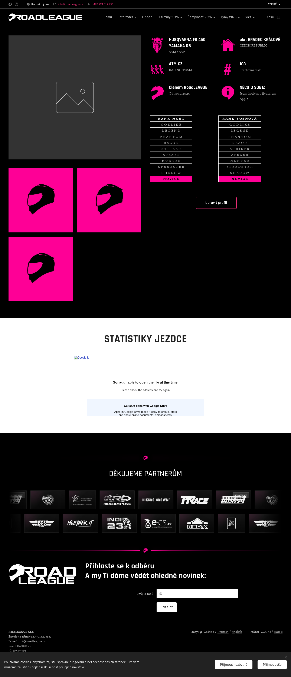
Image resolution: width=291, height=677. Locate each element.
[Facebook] (10, 4)
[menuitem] (108, 17)
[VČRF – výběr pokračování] (78, 499)
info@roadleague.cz (70, 4)
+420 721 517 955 (102, 4)
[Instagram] (16, 4)
